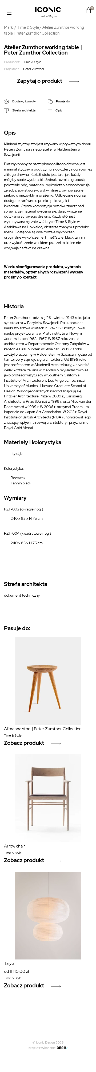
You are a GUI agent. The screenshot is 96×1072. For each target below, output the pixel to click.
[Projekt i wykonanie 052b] (62, 1048)
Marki (9, 27)
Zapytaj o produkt (39, 80)
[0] (88, 10)
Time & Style (28, 27)
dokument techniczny (22, 595)
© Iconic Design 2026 (48, 1042)
